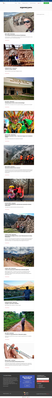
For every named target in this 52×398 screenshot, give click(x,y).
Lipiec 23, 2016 (7, 166)
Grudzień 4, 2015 (7, 268)
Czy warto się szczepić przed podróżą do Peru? (14, 361)
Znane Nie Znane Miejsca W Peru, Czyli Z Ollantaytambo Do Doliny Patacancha (18, 236)
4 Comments (13, 203)
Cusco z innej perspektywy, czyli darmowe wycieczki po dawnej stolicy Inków (18, 205)
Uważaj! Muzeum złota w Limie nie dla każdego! (15, 102)
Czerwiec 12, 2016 (8, 203)
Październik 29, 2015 (8, 302)
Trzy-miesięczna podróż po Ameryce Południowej (15, 35)
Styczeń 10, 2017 (7, 134)
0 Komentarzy (11, 101)
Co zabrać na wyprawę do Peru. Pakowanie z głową (15, 334)
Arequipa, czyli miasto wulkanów (12, 303)
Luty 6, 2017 (7, 101)
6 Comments (12, 166)
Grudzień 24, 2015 (8, 234)
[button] (48, 1)
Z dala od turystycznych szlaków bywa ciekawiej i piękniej (17, 269)
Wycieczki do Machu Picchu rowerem (12, 167)
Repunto (48, 393)
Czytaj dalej (7, 40)
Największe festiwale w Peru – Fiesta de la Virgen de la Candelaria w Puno (18, 136)
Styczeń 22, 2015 (7, 360)
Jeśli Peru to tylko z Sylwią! (10, 69)
